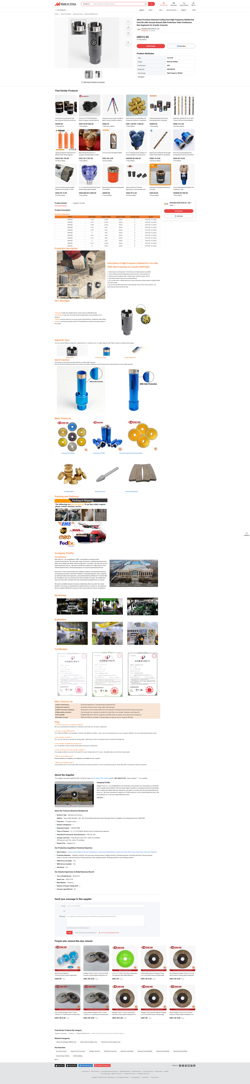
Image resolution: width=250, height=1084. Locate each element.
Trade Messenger (85, 1065)
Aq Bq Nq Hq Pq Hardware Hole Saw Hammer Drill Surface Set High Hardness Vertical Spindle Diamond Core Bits (65, 119)
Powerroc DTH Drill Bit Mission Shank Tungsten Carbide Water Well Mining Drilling (89, 119)
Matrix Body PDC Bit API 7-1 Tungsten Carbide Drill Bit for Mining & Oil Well (89, 154)
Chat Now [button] (182, 46)
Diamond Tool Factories (78, 1051)
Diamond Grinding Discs (90, 852)
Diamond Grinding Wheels (107, 852)
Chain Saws (139, 852)
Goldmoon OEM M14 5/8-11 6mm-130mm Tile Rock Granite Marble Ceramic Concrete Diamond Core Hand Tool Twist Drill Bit (183, 119)
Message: (62, 916)
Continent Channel (148, 1071)
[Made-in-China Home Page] (65, 4)
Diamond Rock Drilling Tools (88, 1042)
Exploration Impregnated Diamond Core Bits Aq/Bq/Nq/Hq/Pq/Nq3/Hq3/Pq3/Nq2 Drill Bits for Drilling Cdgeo (160, 188)
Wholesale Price (136, 1071)
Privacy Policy (155, 1077)
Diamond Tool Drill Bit (127, 1051)
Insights (166, 1071)
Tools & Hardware (65, 14)
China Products (95, 1071)
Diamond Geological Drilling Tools (66, 1042)
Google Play (71, 1065)
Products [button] (86, 4)
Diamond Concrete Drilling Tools (110, 1042)
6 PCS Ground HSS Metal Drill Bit (112, 153)
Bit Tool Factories (61, 1051)
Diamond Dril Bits (122, 852)
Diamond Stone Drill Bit (180, 1051)
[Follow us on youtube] (189, 1065)
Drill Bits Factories (94, 1051)
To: (64, 911)
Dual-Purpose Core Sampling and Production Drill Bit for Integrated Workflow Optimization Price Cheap (136, 119)
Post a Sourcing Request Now (109, 933)
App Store (60, 1065)
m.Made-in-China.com (129, 1073)
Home (56, 14)
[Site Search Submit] (151, 4)
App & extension (171, 10)
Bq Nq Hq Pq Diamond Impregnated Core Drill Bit (113, 188)
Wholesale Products (125, 1071)
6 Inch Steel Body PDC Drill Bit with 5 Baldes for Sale (183, 188)
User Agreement (135, 1077)
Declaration (145, 1077)
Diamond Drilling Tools (91, 14)
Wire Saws (131, 852)
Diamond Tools (77, 14)
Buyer (150, 10)
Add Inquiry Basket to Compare (94, 82)
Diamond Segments (150, 852)
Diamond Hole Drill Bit (162, 1051)
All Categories (61, 10)
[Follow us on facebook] (180, 1065)
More (56, 1059)
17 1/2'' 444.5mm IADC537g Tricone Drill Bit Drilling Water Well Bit (89, 188)
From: (63, 906)
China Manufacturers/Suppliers (109, 1071)
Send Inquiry (150, 46)
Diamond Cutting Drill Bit (145, 1051)
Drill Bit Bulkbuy (78, 1056)
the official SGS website (101, 778)
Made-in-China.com (117, 1073)
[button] (146, 4)
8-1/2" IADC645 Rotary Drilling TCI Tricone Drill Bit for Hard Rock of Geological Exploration (136, 154)
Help (160, 10)
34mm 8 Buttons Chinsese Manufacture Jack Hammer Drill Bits (135, 188)
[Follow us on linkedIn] (194, 1065)
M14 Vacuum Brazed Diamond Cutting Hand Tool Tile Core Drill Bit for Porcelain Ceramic (183, 154)
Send (69, 932)
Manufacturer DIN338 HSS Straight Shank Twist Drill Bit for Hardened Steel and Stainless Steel (160, 154)
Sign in (193, 5)
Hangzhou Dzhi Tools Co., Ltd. (150, 28)
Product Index (158, 1071)
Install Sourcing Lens (103, 1065)
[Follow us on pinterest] (191, 1065)
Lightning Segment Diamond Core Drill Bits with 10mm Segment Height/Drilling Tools (65, 154)
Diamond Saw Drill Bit (62, 1056)
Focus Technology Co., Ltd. (111, 1077)
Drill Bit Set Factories (110, 1051)
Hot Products (85, 1071)
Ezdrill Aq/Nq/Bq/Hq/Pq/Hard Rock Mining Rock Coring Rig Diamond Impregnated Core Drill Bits (159, 119)
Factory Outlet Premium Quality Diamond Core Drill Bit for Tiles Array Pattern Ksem (64, 188)
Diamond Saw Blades (75, 852)
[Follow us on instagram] (186, 1065)
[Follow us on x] (183, 1065)
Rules (194, 10)
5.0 (172, 205)
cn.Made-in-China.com (143, 1073)
